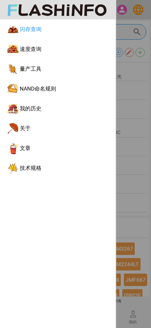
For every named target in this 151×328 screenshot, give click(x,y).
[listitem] (57, 29)
